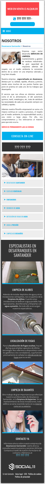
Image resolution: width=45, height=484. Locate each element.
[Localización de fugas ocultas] (22, 334)
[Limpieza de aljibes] (22, 283)
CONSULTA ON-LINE (22, 136)
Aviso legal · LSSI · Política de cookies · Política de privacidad (28, 475)
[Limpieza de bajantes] (22, 383)
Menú (8, 31)
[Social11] (22, 466)
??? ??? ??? (24, 18)
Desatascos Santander (11, 46)
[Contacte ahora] (22, 432)
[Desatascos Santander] (22, 13)
